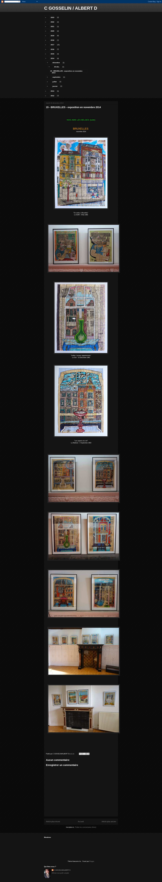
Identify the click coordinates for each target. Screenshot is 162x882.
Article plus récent (53, 822)
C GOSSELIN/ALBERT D (62, 870)
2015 (52, 54)
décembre (56, 62)
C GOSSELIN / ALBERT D (70, 8)
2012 (52, 96)
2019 (52, 36)
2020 (52, 31)
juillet (54, 82)
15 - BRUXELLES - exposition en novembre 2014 (66, 71)
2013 (52, 91)
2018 (52, 40)
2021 (52, 26)
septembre (56, 77)
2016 (52, 49)
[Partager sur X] (84, 754)
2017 (52, 45)
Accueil (81, 822)
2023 (52, 17)
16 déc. (57, 67)
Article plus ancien (109, 822)
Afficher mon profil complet (60, 873)
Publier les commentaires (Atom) (85, 827)
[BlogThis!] (82, 754)
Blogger (91, 861)
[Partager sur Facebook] (86, 754)
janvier (55, 86)
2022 (52, 22)
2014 (52, 58)
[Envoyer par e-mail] (80, 754)
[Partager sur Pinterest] (88, 754)
